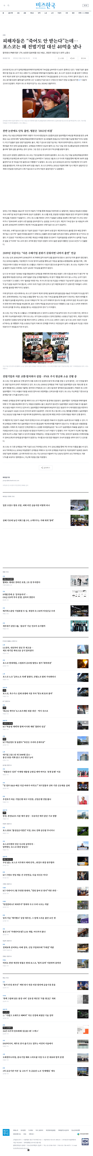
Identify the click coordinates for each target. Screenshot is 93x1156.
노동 (45, 13)
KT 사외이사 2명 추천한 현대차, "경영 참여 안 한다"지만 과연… (30, 890)
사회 (66, 13)
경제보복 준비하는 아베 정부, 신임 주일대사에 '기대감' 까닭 (28, 947)
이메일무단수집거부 (63, 1130)
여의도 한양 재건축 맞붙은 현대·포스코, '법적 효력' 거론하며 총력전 (32, 963)
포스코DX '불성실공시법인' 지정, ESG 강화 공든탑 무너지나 (29, 830)
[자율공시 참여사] (85, 1141)
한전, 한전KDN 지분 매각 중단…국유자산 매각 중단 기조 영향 (29, 814)
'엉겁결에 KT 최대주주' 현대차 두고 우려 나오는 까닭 (26, 904)
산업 (18, 13)
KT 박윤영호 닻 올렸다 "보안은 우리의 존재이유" (24, 741)
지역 (80, 13)
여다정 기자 (6, 58)
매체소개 (15, 1130)
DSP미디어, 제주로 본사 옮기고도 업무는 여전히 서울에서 (28, 1043)
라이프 (87, 13)
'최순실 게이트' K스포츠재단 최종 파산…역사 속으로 (25, 709)
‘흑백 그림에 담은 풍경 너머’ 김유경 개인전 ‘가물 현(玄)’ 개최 (29, 998)
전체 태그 (31, 1134)
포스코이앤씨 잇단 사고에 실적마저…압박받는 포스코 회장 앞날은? (19, 845)
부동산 (32, 13)
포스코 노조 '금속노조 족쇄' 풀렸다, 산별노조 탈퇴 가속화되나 (29, 676)
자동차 (59, 13)
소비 (52, 13)
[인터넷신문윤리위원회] (83, 1134)
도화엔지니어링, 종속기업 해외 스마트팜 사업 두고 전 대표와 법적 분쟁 (33, 1057)
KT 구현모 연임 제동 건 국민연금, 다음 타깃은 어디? (25, 875)
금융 (25, 13)
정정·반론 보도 (17, 1134)
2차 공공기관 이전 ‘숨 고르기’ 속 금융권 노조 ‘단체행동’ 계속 (29, 1071)
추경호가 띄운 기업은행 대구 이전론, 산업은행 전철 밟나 (27, 799)
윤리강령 (23, 1130)
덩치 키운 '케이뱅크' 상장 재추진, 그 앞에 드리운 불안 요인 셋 (29, 918)
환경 (73, 13)
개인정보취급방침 (50, 1130)
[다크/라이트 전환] (4, 5)
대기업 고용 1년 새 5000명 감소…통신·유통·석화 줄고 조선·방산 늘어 (18, 756)
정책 (39, 13)
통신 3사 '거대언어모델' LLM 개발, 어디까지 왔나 (24, 931)
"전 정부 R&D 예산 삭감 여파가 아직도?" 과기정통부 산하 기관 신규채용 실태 (36, 785)
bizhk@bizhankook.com (21, 1148)
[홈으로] (6, 1132)
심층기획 (10, 13)
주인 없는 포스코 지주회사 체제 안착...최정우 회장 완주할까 (28, 861)
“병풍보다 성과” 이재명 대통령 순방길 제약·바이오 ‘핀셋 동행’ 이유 (31, 771)
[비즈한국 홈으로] (46, 5)
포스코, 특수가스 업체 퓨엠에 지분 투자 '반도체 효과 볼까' (28, 692)
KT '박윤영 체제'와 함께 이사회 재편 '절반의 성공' (24, 725)
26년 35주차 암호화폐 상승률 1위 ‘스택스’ (21, 1029)
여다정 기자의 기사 (9, 496)
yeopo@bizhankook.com (11, 480)
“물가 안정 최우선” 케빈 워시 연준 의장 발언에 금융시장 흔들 (29, 984)
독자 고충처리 (39, 1130)
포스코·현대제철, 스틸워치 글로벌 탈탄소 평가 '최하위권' (27, 663)
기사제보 (30, 1130)
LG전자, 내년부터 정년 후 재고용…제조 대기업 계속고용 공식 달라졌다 (18, 649)
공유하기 (47, 468)
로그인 (85, 5)
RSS (25, 1134)
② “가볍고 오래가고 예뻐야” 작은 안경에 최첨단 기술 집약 (28, 1014)
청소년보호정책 (75, 1130)
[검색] (8, 5)
